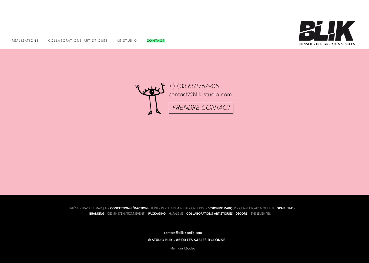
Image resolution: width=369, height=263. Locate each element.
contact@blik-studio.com (200, 95)
